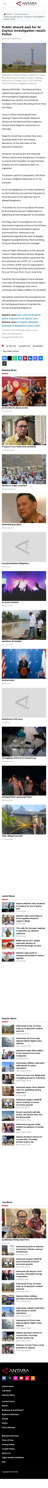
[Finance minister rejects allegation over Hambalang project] (24, 508)
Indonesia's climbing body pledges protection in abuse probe (19, 406)
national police (11, 351)
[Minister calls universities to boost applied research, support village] (8, 919)
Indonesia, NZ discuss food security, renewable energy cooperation (29, 1274)
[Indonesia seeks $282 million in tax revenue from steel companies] (8, 1054)
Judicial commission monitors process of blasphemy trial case (22, 717)
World (4, 1406)
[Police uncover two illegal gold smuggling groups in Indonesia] (8, 1079)
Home (9, 14)
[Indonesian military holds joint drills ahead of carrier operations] (8, 1066)
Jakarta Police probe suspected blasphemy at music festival (23, 601)
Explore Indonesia (10, 1414)
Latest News (8, 896)
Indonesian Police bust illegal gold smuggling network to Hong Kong (19, 756)
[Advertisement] (24, 867)
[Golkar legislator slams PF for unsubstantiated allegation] (24, 547)
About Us (6, 1453)
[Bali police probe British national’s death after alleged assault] (24, 819)
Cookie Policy (8, 1449)
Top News (7, 1202)
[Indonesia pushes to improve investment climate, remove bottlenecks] (8, 1250)
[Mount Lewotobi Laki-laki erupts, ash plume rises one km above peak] (8, 1115)
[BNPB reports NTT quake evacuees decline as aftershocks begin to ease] (8, 944)
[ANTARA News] (27, 3)
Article (5, 1419)
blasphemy (38, 346)
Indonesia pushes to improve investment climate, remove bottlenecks (29, 1249)
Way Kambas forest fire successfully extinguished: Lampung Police (20, 795)
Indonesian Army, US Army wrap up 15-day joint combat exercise (29, 1028)
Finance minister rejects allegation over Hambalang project (21, 523)
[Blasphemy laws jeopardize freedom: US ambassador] (24, 663)
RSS (4, 1462)
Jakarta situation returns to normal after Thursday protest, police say (29, 1139)
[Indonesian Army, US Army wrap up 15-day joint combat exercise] (8, 1029)
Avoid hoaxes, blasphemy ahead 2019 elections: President (20, 639)
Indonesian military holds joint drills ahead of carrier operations (30, 1065)
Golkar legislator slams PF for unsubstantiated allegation (17, 562)
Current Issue (21, 14)
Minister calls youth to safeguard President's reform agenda (30, 955)
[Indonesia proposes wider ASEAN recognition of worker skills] (8, 1128)
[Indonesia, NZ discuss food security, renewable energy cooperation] (8, 1275)
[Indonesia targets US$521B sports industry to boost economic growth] (8, 1103)
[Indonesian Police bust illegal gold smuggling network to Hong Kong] (24, 741)
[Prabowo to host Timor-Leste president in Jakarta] (8, 1349)
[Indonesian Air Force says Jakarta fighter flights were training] (8, 1042)
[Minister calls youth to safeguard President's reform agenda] (8, 956)
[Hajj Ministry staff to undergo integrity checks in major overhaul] (24, 469)
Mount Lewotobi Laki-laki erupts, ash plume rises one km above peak (29, 1114)
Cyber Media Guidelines (13, 1457)
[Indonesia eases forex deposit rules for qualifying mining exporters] (8, 1091)
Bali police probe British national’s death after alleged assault (22, 834)
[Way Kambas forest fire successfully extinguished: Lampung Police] (24, 780)
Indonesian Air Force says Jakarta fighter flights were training (29, 1041)
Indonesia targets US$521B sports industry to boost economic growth (28, 1102)
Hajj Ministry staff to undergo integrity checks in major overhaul (21, 484)
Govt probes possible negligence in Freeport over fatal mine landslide (19, 445)
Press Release (8, 1427)
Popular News (9, 1018)
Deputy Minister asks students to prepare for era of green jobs (30, 906)
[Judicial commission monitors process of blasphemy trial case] (24, 702)
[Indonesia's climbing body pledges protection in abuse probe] (24, 391)
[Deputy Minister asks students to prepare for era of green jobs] (8, 907)
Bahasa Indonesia (10, 1436)
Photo (5, 1423)
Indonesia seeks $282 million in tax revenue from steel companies (29, 1053)
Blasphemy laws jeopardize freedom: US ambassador (22, 678)
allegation (24, 346)
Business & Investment (13, 1410)
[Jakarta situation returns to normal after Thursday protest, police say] (8, 1140)
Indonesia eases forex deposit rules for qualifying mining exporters (30, 1090)
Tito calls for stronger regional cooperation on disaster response (30, 931)
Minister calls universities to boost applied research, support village (29, 918)
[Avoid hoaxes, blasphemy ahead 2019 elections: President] (24, 625)
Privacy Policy (8, 1444)
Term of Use (7, 1440)
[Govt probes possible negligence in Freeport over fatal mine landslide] (24, 430)
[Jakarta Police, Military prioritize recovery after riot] (8, 1300)
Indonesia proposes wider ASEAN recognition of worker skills (30, 1127)
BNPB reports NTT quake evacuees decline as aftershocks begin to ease (28, 943)
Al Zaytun (11, 346)
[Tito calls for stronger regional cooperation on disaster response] (8, 932)
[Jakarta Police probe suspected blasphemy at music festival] (24, 586)
